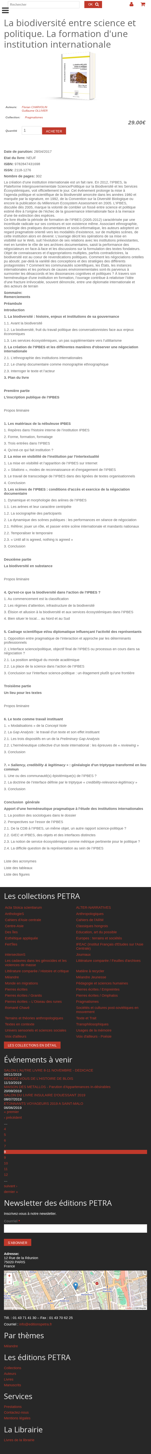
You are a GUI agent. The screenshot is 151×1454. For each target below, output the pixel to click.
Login (130, 6)
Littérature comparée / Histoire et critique (37, 971)
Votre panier (141, 6)
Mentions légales (17, 1418)
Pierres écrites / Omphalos (97, 995)
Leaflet (129, 1308)
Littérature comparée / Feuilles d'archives (108, 961)
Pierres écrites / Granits (23, 995)
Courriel (12, 1221)
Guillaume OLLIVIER (35, 110)
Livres (8, 1379)
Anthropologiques (90, 914)
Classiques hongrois (92, 926)
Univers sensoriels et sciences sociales (35, 1030)
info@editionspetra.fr (35, 1324)
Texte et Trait (86, 1018)
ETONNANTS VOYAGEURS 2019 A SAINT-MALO (43, 1104)
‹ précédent (13, 1118)
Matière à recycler (90, 971)
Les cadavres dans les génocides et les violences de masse (36, 963)
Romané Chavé (17, 1008)
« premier (11, 1112)
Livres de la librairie (19, 1440)
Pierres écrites (16, 989)
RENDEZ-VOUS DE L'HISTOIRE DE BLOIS (38, 1079)
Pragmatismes (34, 117)
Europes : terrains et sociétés (99, 938)
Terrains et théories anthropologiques (34, 1018)
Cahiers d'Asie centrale (23, 920)
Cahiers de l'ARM (89, 920)
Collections (12, 1368)
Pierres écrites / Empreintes (98, 989)
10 (6, 1163)
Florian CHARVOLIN (34, 107)
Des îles (11, 932)
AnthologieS (14, 914)
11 (6, 1169)
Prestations (13, 1407)
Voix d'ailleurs (15, 1036)
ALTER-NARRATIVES (93, 907)
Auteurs (10, 1374)
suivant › (10, 1186)
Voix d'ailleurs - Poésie (93, 1036)
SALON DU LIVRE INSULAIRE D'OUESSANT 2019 (44, 1095)
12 (6, 1175)
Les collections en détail (32, 1045)
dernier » (11, 1192)
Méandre (12, 977)
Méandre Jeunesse (91, 977)
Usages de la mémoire (93, 1030)
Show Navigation (5, 6)
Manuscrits (12, 1385)
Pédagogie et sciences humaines (102, 983)
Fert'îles (11, 944)
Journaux (83, 955)
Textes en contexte (19, 1024)
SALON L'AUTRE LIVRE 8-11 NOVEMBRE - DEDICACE (48, 1070)
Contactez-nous (16, 1412)
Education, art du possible (96, 932)
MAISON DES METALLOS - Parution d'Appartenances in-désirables (57, 1087)
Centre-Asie (14, 926)
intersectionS (15, 955)
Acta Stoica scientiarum (23, 907)
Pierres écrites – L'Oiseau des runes (33, 1002)
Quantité (11, 130)
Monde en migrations (21, 983)
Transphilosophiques (92, 1024)
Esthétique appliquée (21, 938)
